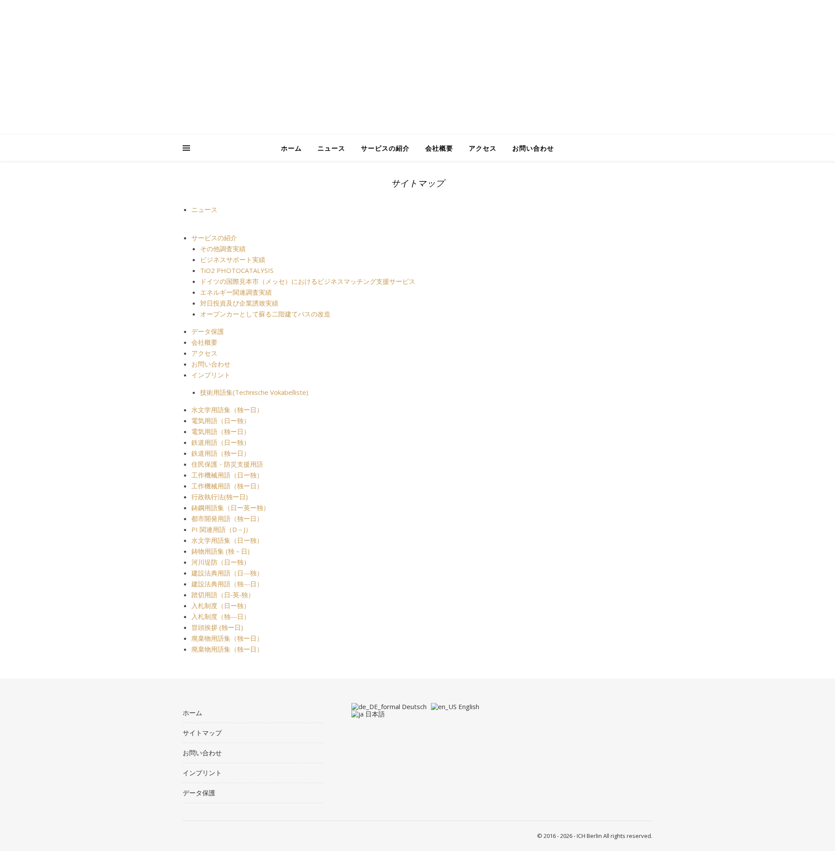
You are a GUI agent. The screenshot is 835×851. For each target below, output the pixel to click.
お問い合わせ (533, 148)
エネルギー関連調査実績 (236, 292)
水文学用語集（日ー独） (227, 540)
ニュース (331, 148)
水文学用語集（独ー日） (227, 409)
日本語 (374, 714)
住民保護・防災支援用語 (227, 464)
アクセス (483, 148)
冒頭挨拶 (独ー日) (217, 627)
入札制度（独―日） (220, 616)
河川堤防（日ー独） (220, 562)
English (468, 706)
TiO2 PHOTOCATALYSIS (237, 270)
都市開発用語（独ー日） (227, 518)
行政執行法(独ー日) (219, 496)
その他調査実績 (223, 248)
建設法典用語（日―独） (227, 572)
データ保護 (207, 331)
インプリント (210, 374)
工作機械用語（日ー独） (227, 475)
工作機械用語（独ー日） (227, 485)
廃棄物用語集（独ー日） (227, 638)
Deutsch (413, 706)
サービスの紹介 (385, 148)
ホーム (291, 148)
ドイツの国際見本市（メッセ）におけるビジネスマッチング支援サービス (307, 281)
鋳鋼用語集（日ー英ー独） (230, 507)
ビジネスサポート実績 (232, 259)
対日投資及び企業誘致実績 (239, 303)
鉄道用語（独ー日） (220, 453)
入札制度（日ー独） (220, 605)
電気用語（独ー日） (220, 431)
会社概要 (439, 148)
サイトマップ (202, 732)
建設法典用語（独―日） (227, 583)
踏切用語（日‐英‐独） (222, 594)
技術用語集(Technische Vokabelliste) (254, 392)
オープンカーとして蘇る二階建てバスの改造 (265, 313)
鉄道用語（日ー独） (220, 442)
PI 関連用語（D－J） (221, 529)
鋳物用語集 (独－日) (220, 551)
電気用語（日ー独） (220, 420)
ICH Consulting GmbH (300, 85)
